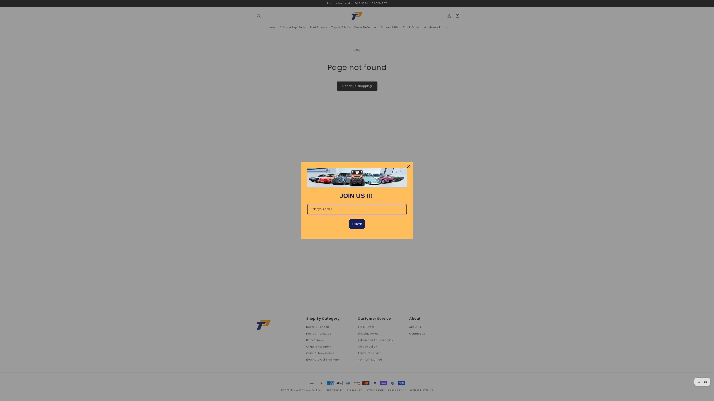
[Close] (408, 166)
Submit (357, 224)
